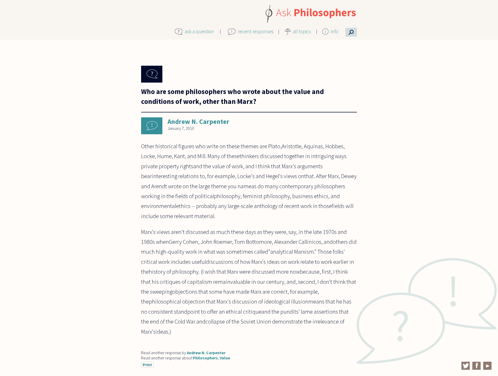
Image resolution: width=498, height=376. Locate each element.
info (334, 31)
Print (147, 364)
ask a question (199, 31)
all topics (302, 31)
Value (225, 357)
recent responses (256, 31)
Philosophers (205, 357)
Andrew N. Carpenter (198, 121)
